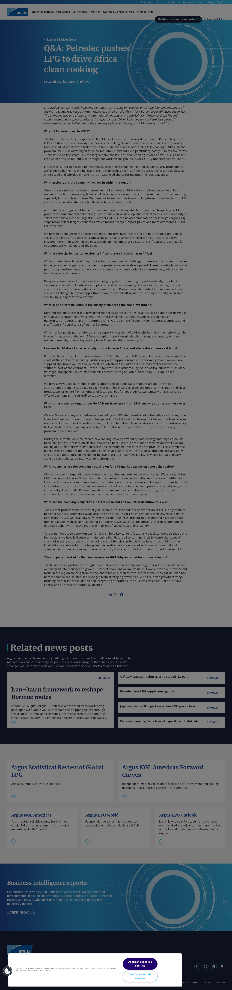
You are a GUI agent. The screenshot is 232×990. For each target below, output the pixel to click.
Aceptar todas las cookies (140, 964)
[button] (7, 971)
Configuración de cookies (140, 976)
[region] (95, 970)
